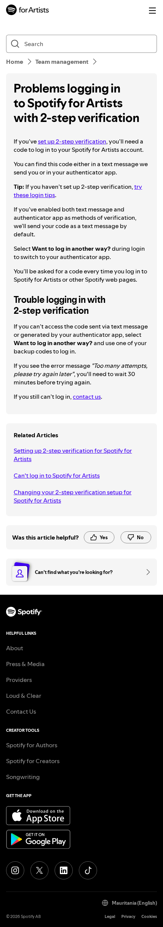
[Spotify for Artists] (27, 11)
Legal (110, 916)
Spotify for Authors (31, 745)
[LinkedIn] (64, 870)
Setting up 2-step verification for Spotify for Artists (73, 454)
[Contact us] (145, 572)
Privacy (128, 916)
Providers (19, 680)
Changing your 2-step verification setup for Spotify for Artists (73, 496)
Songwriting (23, 777)
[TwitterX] (39, 870)
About (14, 648)
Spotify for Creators (33, 761)
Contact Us (21, 711)
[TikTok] (88, 870)
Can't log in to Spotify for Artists (57, 475)
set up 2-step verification (72, 141)
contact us (87, 396)
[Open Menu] (152, 10)
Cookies (149, 916)
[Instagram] (15, 870)
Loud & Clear (23, 695)
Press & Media (25, 664)
